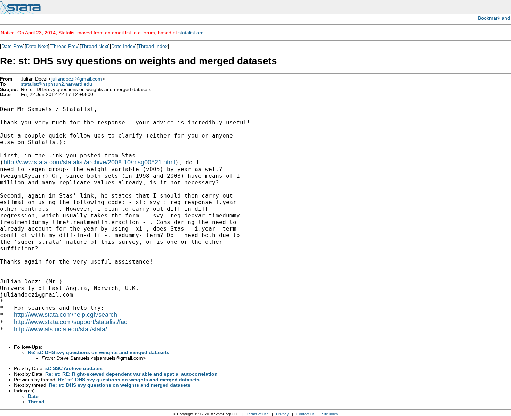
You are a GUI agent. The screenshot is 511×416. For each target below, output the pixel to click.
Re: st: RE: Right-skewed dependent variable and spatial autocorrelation (131, 374)
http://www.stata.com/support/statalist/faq (71, 321)
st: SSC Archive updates (74, 368)
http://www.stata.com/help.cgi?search (65, 314)
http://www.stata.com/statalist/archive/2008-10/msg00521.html (89, 162)
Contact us (305, 414)
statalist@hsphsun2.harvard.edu (56, 84)
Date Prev (12, 46)
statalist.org (191, 32)
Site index (330, 414)
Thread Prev (64, 46)
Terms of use (257, 414)
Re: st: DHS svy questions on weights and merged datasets (98, 352)
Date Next (37, 46)
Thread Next (94, 46)
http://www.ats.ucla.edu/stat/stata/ (60, 329)
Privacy (282, 414)
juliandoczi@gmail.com (76, 79)
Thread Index (153, 46)
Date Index (123, 46)
